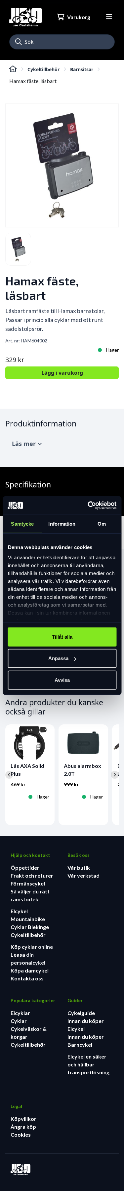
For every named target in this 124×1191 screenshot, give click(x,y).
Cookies (21, 1134)
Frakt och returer (32, 875)
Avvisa (62, 680)
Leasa (18, 954)
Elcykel (19, 911)
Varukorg (78, 17)
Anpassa (58, 658)
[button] (18, 42)
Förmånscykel (28, 883)
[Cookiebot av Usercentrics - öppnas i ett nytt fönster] (88, 505)
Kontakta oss (27, 978)
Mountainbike (28, 919)
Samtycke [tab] (22, 523)
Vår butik (78, 867)
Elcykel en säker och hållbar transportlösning (88, 1064)
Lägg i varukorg (62, 372)
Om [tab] (102, 523)
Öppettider (25, 867)
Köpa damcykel (30, 970)
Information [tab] (61, 523)
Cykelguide (81, 1013)
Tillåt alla (62, 636)
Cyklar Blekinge (30, 927)
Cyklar (19, 1021)
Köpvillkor (23, 1119)
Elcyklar (20, 1013)
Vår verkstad (83, 875)
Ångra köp (23, 1126)
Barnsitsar (81, 69)
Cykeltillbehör (43, 69)
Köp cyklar (24, 947)
